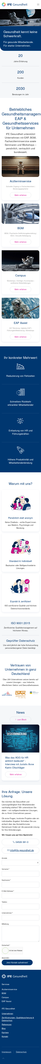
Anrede (4, 858)
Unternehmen (7, 913)
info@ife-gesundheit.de (22, 850)
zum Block (21, 719)
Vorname (5, 869)
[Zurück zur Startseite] (14, 4)
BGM (20, 228)
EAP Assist (20, 323)
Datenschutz (21, 1051)
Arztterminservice (20, 181)
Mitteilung (5, 924)
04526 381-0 (22, 842)
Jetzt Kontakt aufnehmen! (17, 962)
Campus (20, 275)
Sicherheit (6, 945)
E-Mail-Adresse (8, 891)
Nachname (6, 880)
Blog (3, 1028)
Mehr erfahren (21, 195)
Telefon (4, 902)
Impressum (6, 1051)
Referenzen (7, 1024)
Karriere (5, 1032)
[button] (38, 4)
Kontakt (5, 1036)
